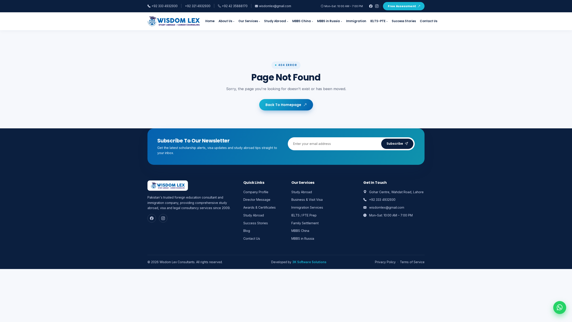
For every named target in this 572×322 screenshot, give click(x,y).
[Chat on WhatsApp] (559, 308)
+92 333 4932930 (164, 6)
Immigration (356, 21)
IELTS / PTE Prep (304, 215)
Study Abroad (275, 21)
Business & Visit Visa (307, 199)
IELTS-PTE (377, 21)
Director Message (256, 199)
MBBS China (301, 21)
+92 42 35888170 (234, 6)
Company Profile (255, 192)
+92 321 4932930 (197, 6)
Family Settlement (305, 223)
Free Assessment (402, 6)
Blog (246, 231)
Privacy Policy (385, 262)
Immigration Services (307, 207)
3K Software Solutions (309, 262)
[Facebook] (370, 6)
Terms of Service (412, 262)
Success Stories (404, 21)
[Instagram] (377, 6)
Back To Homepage (283, 104)
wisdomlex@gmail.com (274, 6)
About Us (225, 21)
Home (209, 21)
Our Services (248, 21)
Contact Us (428, 21)
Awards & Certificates (259, 207)
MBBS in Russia (328, 21)
